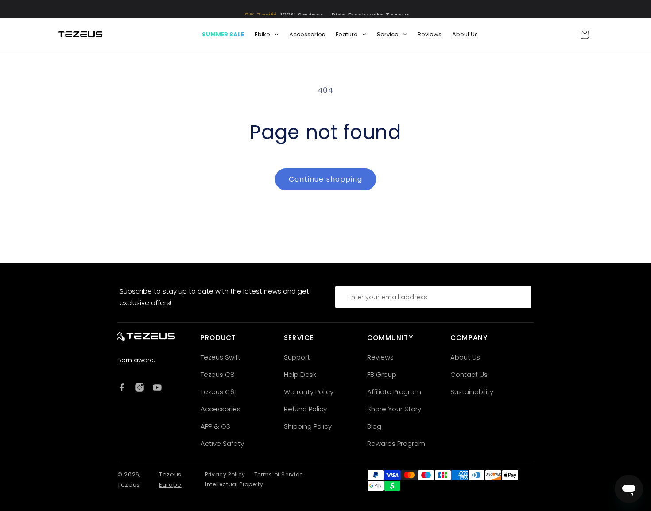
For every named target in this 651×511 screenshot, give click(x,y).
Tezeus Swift (220, 357)
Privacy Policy (225, 474)
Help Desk (300, 374)
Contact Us (469, 374)
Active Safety (222, 443)
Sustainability (471, 391)
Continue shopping (325, 179)
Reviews (380, 357)
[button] (584, 34)
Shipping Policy (308, 426)
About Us (465, 357)
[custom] (122, 387)
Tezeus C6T (219, 391)
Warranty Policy (308, 391)
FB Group (381, 374)
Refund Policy (305, 409)
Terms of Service (278, 474)
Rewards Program (396, 443)
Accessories (220, 409)
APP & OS (215, 426)
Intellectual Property (234, 484)
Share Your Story (394, 409)
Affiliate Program (394, 391)
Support (297, 357)
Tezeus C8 (218, 374)
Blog (374, 426)
